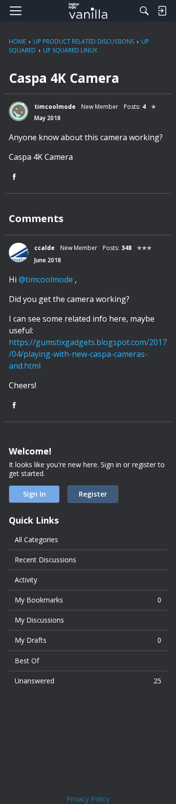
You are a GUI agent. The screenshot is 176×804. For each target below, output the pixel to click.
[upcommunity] (88, 11)
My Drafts (88, 640)
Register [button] (93, 494)
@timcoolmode (46, 279)
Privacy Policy (88, 799)
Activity (26, 579)
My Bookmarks (88, 599)
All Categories (36, 539)
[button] (18, 111)
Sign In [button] (34, 494)
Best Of (27, 660)
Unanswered (88, 680)
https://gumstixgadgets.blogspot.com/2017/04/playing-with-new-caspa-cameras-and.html (88, 354)
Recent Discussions (45, 559)
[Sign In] (162, 11)
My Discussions (39, 620)
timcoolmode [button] (55, 106)
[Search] (144, 11)
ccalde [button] (44, 248)
